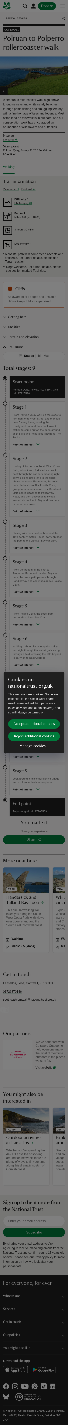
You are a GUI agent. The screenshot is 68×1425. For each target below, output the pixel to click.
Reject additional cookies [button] (34, 736)
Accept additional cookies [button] (34, 724)
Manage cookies (32, 746)
